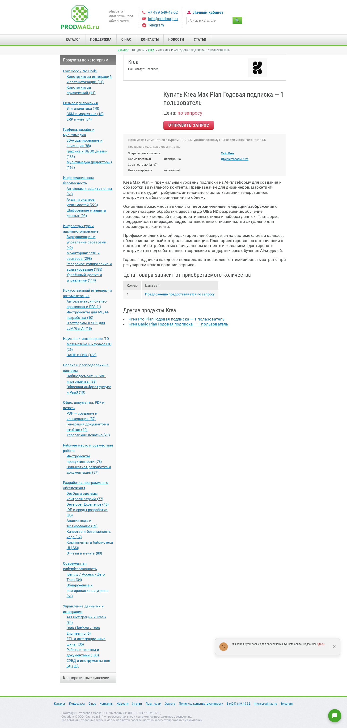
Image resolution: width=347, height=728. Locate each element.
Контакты (150, 39)
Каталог (73, 39)
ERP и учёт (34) (79, 119)
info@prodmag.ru (163, 19)
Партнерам (153, 703)
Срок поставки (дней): (143, 164)
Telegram (156, 25)
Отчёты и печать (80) (84, 553)
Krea (151, 50)
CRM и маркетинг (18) (85, 114)
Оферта (170, 703)
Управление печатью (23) (88, 435)
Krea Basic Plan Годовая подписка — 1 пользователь (178, 324)
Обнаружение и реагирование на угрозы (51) (88, 590)
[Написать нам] (334, 715)
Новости (176, 39)
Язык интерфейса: (140, 170)
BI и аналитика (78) (83, 108)
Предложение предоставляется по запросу (180, 294)
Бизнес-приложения (80, 103)
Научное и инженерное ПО (86, 339)
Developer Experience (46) (88, 504)
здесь (320, 644)
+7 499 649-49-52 (163, 12)
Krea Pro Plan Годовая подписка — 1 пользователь (176, 319)
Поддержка (101, 39)
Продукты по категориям (86, 59)
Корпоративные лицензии (86, 677)
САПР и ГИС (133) (82, 355)
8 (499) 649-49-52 (238, 703)
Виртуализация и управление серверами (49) (86, 242)
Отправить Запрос (188, 125)
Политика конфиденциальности (201, 703)
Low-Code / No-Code (80, 71)
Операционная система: (144, 153)
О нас (126, 39)
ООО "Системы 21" (90, 716)
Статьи (200, 39)
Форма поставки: (140, 159)
